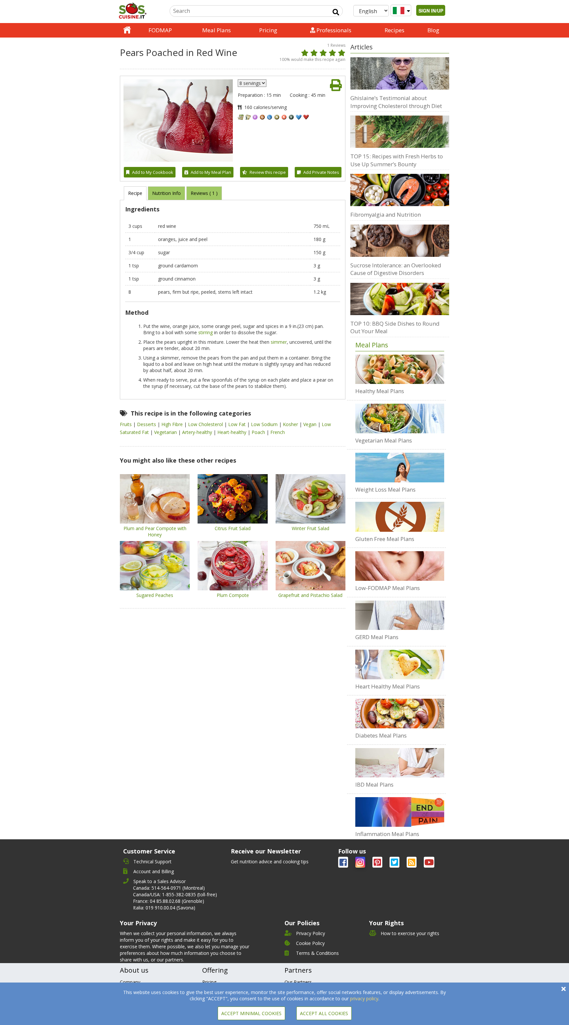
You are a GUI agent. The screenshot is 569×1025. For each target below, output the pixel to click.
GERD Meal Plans (376, 637)
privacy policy (364, 998)
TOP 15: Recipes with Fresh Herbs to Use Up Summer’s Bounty (396, 160)
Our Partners (298, 982)
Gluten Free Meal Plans (384, 539)
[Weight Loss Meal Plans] (399, 467)
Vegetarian (166, 432)
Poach (259, 432)
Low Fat (237, 424)
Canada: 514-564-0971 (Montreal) (169, 888)
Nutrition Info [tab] (166, 193)
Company (130, 982)
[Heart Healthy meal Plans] (399, 664)
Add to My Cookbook (152, 172)
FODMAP (160, 30)
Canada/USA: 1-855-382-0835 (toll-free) (175, 894)
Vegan (310, 424)
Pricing (268, 30)
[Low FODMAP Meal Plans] (399, 566)
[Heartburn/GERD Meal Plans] (399, 615)
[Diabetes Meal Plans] (399, 713)
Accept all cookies (324, 1013)
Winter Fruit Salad (310, 528)
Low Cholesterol (206, 424)
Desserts (147, 424)
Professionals (333, 30)
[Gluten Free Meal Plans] (399, 516)
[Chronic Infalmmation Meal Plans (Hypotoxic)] (399, 812)
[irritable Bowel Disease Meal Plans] (399, 763)
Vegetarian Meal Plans (383, 440)
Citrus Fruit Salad (233, 528)
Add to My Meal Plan (211, 172)
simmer (279, 342)
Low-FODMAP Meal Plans (387, 588)
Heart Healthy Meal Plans (387, 686)
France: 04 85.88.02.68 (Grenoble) (168, 901)
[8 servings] (252, 83)
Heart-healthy (232, 432)
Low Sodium (265, 424)
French (277, 432)
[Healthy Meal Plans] (399, 369)
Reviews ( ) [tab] (204, 193)
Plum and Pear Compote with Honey (154, 531)
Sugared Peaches (154, 595)
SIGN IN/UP (431, 10)
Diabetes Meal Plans (381, 735)
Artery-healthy (197, 432)
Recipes (394, 30)
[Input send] (336, 12)
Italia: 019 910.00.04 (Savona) (164, 907)
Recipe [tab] (135, 193)
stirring (205, 332)
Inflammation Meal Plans (387, 834)
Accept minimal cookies (251, 1013)
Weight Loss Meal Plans (385, 489)
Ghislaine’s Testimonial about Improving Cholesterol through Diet (396, 102)
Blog (433, 30)
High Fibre (172, 424)
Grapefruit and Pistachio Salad (310, 595)
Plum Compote (233, 595)
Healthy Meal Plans (379, 391)
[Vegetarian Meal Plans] (399, 418)
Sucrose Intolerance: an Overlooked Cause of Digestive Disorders (395, 269)
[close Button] (563, 989)
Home (127, 30)
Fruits (126, 424)
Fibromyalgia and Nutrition (385, 214)
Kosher (291, 424)
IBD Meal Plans (374, 784)
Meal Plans (216, 30)
